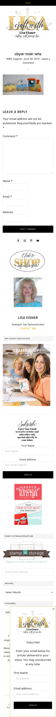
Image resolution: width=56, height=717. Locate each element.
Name (8, 181)
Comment (10, 136)
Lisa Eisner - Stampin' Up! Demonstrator (28, 24)
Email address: (28, 459)
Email (7, 196)
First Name (28, 445)
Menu (28, 3)
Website (8, 212)
